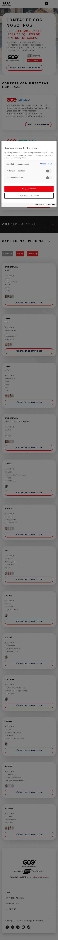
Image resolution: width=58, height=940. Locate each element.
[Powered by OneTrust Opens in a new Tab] (45, 205)
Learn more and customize (29, 196)
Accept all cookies (29, 189)
